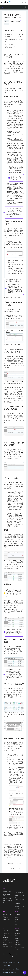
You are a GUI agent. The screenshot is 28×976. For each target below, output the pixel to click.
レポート (16, 188)
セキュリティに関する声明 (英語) (11, 969)
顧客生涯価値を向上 (7, 891)
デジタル (17, 922)
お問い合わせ (18, 933)
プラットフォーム (19, 935)
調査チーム (17, 917)
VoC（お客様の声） (19, 892)
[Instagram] (3, 954)
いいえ (16, 867)
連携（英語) (18, 945)
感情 (12, 202)
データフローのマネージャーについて (14, 34)
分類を (18, 112)
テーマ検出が (13, 115)
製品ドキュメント (7, 937)
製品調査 (17, 919)
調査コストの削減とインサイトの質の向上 (7, 900)
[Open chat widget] (24, 972)
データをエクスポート (17, 139)
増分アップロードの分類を (16, 834)
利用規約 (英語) (6, 966)
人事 (16, 924)
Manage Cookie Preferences (10, 972)
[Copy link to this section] (3, 54)
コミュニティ (6, 931)
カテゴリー (17, 827)
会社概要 (17, 931)
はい (9, 867)
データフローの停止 (9, 44)
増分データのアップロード (11, 47)
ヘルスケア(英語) (7, 914)
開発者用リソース (7, 940)
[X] (10, 954)
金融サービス (6, 917)
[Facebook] (7, 954)
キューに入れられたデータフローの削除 (14, 40)
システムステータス (7, 946)
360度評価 (17, 903)
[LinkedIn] (13, 954)
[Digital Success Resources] (22, 2)
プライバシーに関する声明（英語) (11, 962)
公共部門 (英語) (6, 919)
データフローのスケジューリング (13, 36)
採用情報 (17, 938)
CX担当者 (17, 914)
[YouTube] (16, 954)
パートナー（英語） (20, 947)
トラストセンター (19, 949)
